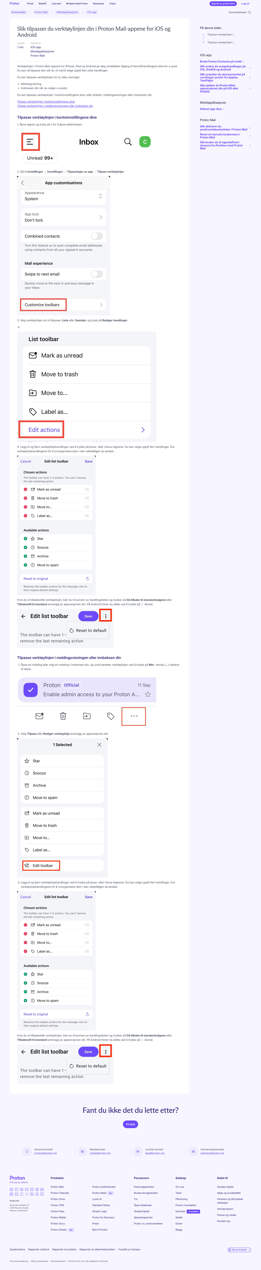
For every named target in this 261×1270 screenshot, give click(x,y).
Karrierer (180, 1211)
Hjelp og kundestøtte (229, 1193)
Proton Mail (41, 12)
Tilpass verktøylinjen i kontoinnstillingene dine (46, 101)
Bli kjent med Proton (77, 3)
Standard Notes (101, 1205)
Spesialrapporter (143, 1217)
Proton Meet (99, 1193)
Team (178, 1193)
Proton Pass (57, 1211)
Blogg (178, 1229)
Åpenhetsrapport (58, 1261)
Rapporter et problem (64, 1249)
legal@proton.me (154, 1153)
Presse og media (226, 1215)
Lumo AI (97, 1199)
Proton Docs (58, 1223)
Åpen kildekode (142, 1205)
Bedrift (42, 3)
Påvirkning (181, 1199)
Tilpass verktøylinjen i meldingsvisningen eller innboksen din (55, 105)
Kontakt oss (223, 1221)
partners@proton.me (212, 1153)
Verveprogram (225, 1209)
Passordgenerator (144, 1187)
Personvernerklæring (19, 1261)
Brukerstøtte (19, 12)
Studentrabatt (141, 1211)
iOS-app (92, 12)
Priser (113, 3)
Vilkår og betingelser (39, 1261)
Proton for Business (103, 1217)
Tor (136, 1199)
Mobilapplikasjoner (67, 12)
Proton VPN (57, 1205)
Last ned (56, 3)
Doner (178, 1223)
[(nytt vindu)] (11, 1189)
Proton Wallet (58, 1217)
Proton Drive (58, 1199)
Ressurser (98, 3)
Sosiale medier (225, 1187)
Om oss (179, 1187)
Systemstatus (17, 1249)
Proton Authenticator (104, 1187)
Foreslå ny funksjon (129, 1249)
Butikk (179, 1217)
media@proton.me (100, 1153)
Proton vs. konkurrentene (148, 1223)
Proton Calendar (60, 1193)
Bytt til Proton (100, 1229)
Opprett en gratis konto (223, 3)
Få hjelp (130, 1124)
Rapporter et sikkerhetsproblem (97, 1249)
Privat (30, 3)
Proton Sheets (59, 1229)
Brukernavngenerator (146, 1193)
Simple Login (99, 1211)
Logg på (245, 3)
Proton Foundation (185, 1205)
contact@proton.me (45, 1153)
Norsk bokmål (239, 1250)
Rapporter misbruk (38, 1249)
